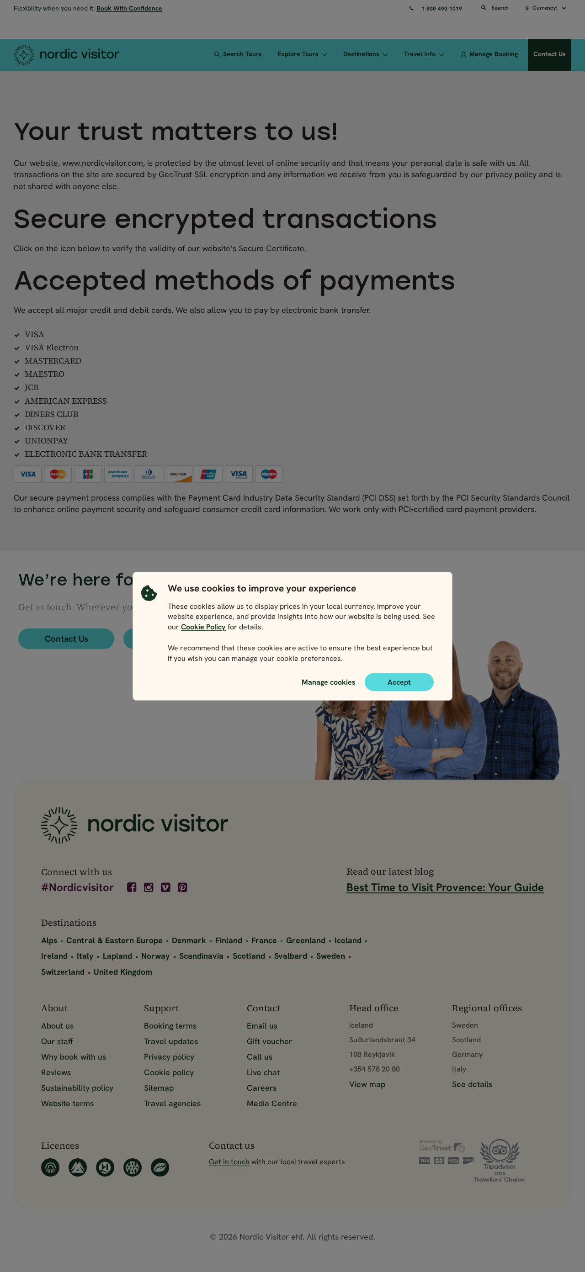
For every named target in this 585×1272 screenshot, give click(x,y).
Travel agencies (172, 1103)
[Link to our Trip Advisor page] (509, 1160)
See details (472, 1084)
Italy (85, 955)
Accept (399, 681)
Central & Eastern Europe (114, 940)
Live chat (263, 1072)
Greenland (305, 940)
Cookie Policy (203, 627)
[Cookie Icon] (149, 625)
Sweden (330, 955)
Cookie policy (169, 1072)
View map (367, 1084)
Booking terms (170, 1025)
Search (500, 7)
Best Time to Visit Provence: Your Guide (445, 887)
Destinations (361, 54)
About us (57, 1025)
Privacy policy (169, 1056)
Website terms (67, 1103)
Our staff (57, 1041)
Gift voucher (269, 1041)
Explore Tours (298, 54)
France (264, 940)
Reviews (56, 1072)
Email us (262, 1025)
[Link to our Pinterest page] (183, 887)
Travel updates (171, 1041)
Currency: (545, 7)
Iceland (348, 940)
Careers (262, 1087)
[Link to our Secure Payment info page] (446, 1152)
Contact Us (549, 54)
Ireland (54, 955)
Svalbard (290, 955)
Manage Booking (493, 54)
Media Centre (272, 1103)
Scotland (249, 955)
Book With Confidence (129, 8)
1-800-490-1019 (441, 8)
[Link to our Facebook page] (132, 887)
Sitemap (159, 1087)
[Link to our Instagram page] (149, 887)
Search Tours (242, 54)
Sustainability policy (77, 1087)
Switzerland (63, 971)
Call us (259, 1056)
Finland (228, 940)
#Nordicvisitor (77, 888)
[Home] (76, 55)
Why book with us (73, 1056)
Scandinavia (201, 955)
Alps (49, 940)
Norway (155, 955)
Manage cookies (329, 681)
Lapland (117, 955)
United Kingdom (123, 971)
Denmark (189, 940)
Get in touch (229, 1161)
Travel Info (420, 54)
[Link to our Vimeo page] (166, 887)
